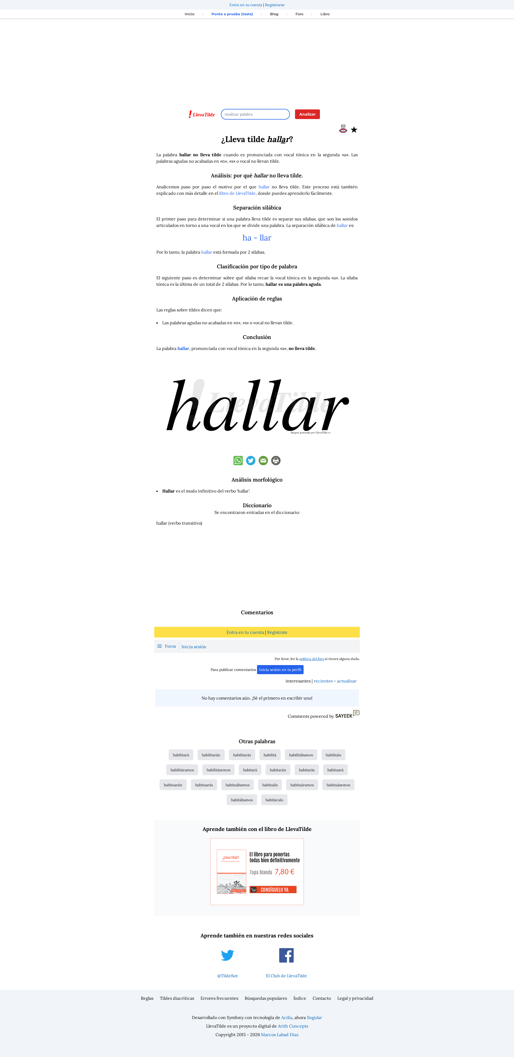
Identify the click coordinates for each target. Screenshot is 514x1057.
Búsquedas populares (266, 998)
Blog (274, 14)
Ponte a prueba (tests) (232, 14)
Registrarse (275, 4)
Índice (299, 998)
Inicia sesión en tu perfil (280, 669)
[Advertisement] (257, 61)
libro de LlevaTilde (237, 193)
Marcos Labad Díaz (279, 1034)
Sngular (314, 1017)
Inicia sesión (194, 646)
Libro (325, 14)
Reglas (147, 998)
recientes (323, 681)
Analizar (307, 114)
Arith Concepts (293, 1026)
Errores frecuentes (219, 998)
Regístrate (277, 632)
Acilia (286, 1017)
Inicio (189, 14)
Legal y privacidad (355, 998)
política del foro (311, 659)
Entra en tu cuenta (245, 4)
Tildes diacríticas (177, 998)
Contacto (322, 998)
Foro (299, 14)
